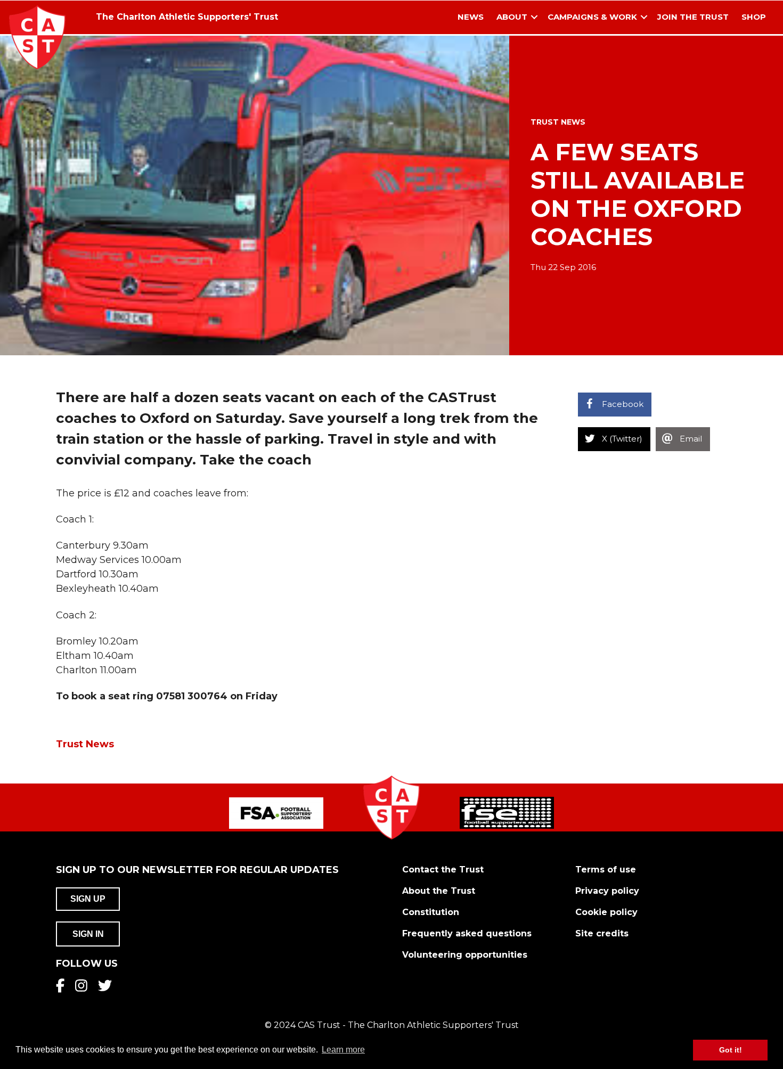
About (511, 17)
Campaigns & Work (592, 17)
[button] (534, 17)
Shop (753, 17)
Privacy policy (607, 891)
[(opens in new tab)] (276, 812)
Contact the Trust (443, 869)
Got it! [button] (730, 1050)
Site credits (602, 933)
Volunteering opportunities (464, 955)
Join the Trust (693, 17)
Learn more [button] (343, 1049)
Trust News (558, 122)
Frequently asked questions (467, 933)
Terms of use (605, 869)
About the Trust (438, 891)
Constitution (430, 912)
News (471, 17)
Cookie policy (606, 912)
